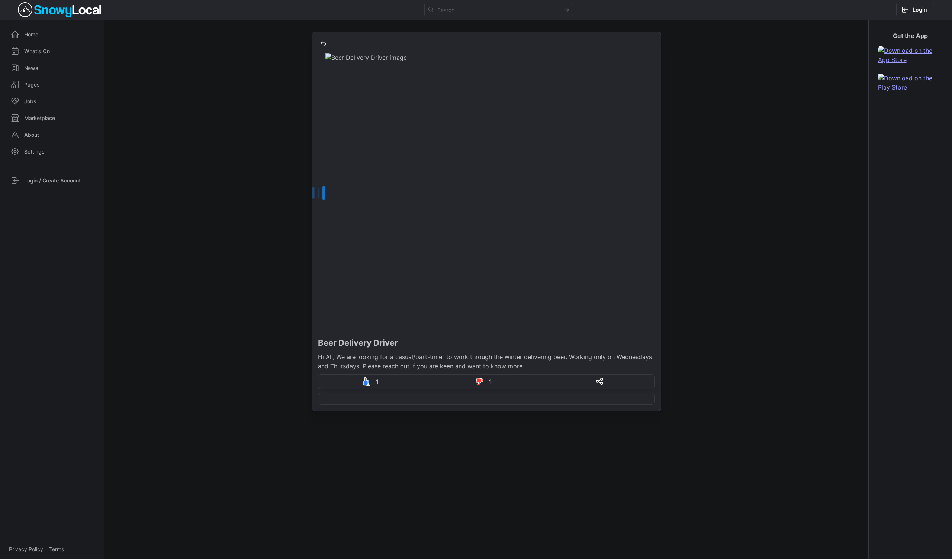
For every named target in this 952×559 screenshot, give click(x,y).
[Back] (323, 43)
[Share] (599, 381)
